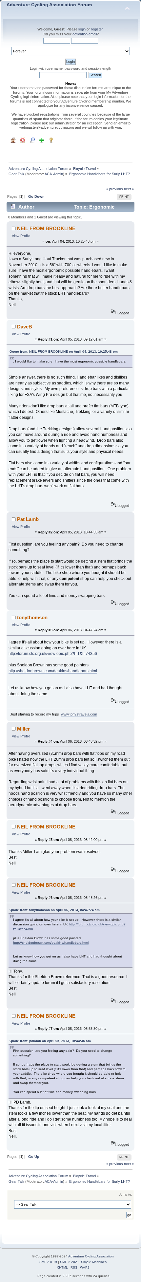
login (82, 29)
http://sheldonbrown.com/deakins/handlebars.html (53, 671)
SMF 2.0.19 (48, 1262)
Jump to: (125, 1194)
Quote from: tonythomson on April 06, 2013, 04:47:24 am (55, 910)
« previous (114, 189)
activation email (84, 34)
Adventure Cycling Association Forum (49, 4)
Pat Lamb (28, 519)
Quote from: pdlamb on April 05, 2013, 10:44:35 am (50, 1041)
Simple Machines (94, 1262)
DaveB (24, 326)
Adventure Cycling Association (91, 1256)
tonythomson (32, 617)
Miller (23, 729)
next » (129, 189)
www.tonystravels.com (79, 714)
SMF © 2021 (69, 1262)
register (97, 29)
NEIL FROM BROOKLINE (46, 228)
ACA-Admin (54, 174)
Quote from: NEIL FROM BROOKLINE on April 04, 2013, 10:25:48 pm (64, 351)
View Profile (21, 236)
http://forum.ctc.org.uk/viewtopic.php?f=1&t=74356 (53, 653)
